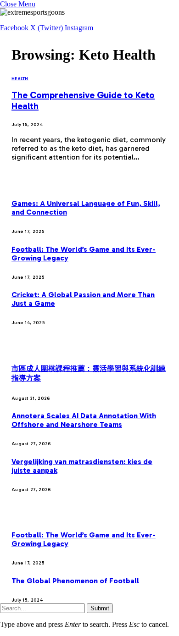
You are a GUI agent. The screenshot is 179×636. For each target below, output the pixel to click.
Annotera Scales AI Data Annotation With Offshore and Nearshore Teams (83, 420)
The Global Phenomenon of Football (75, 580)
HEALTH (19, 79)
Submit (99, 608)
